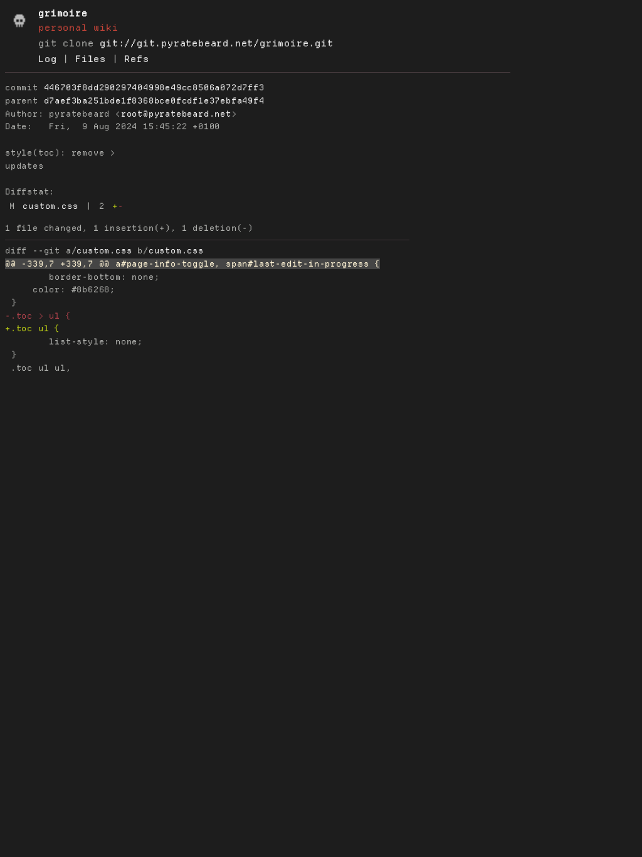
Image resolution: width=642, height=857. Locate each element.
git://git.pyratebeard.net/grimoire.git (216, 43)
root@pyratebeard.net (176, 114)
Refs (136, 59)
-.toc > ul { (38, 316)
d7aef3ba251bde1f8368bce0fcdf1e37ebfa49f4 (154, 100)
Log (47, 59)
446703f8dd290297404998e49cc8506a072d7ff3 (154, 87)
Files (90, 59)
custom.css (50, 206)
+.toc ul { (32, 328)
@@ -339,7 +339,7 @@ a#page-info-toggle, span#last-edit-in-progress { (192, 263)
